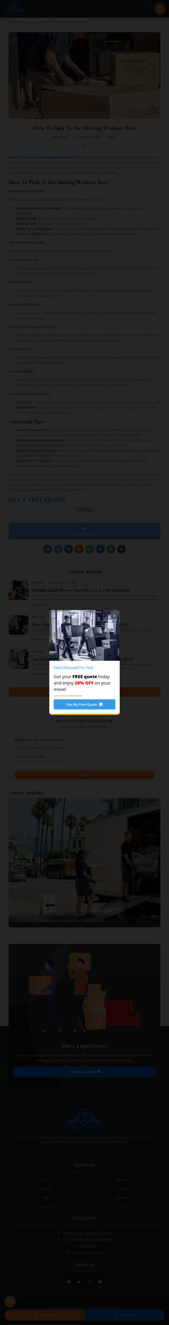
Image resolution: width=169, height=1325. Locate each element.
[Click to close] (114, 615)
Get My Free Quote (82, 704)
